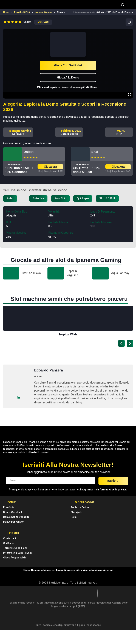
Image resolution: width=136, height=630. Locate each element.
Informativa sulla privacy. (112, 489)
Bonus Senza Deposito (16, 516)
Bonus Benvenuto (13, 521)
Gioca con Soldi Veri (68, 65)
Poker (74, 516)
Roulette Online (80, 507)
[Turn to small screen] (129, 31)
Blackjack (76, 512)
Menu (130, 4)
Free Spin (8, 507)
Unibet (28, 152)
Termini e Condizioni (15, 548)
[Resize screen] (129, 95)
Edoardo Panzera (124, 12)
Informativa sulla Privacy (17, 552)
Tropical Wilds (68, 334)
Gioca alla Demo (68, 77)
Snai (94, 152)
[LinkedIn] (18, 397)
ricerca (122, 4)
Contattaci (9, 538)
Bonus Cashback (12, 512)
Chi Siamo (9, 543)
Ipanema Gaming (20, 130)
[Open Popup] (129, 22)
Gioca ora (50, 166)
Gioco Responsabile (14, 557)
